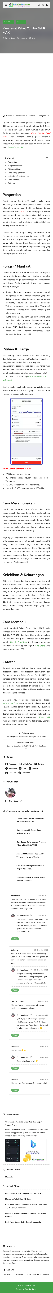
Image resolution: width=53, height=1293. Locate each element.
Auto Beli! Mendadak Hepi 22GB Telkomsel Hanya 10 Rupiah (30, 855)
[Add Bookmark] (32, 38)
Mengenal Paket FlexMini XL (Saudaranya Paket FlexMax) (25, 1215)
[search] (39, 5)
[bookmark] (47, 5)
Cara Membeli (14, 179)
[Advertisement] (26, 82)
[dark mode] (43, 5)
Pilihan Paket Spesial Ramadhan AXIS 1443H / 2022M (30, 820)
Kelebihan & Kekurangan (18, 176)
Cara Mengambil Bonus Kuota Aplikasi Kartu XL (28, 831)
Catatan (11, 183)
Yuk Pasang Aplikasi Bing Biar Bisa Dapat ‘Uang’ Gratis (23, 1123)
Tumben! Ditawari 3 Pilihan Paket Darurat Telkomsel (30, 879)
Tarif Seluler (8, 22)
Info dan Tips (30, 1285)
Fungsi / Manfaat (15, 165)
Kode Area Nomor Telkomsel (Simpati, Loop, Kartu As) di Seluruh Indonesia (26, 1206)
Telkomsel (21, 22)
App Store (40, 645)
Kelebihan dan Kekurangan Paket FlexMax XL (24, 1193)
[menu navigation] (6, 5)
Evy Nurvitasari (10, 38)
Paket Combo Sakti (16, 147)
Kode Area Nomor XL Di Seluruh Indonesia (23, 1222)
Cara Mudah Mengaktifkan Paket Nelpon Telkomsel (30, 867)
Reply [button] (15, 939)
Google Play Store (19, 642)
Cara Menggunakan (16, 172)
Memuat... (9, 1177)
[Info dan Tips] (19, 4)
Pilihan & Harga (14, 169)
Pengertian (12, 162)
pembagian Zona (10, 703)
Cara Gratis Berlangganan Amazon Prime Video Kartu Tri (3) (31, 843)
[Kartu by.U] (44, 717)
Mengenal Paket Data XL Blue (18, 1199)
